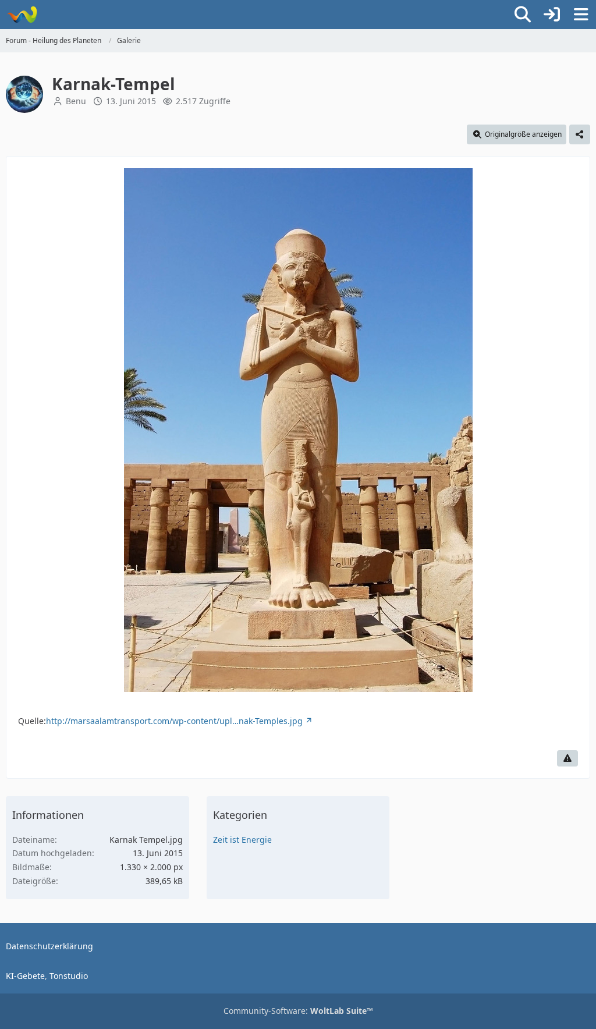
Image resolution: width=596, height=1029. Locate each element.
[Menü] (581, 14)
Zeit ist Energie (242, 839)
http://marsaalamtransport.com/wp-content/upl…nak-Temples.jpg (174, 720)
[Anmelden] (551, 14)
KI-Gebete (25, 975)
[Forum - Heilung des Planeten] (21, 14)
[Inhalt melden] (567, 758)
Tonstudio (68, 975)
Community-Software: (298, 1010)
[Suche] (522, 14)
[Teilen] (579, 134)
